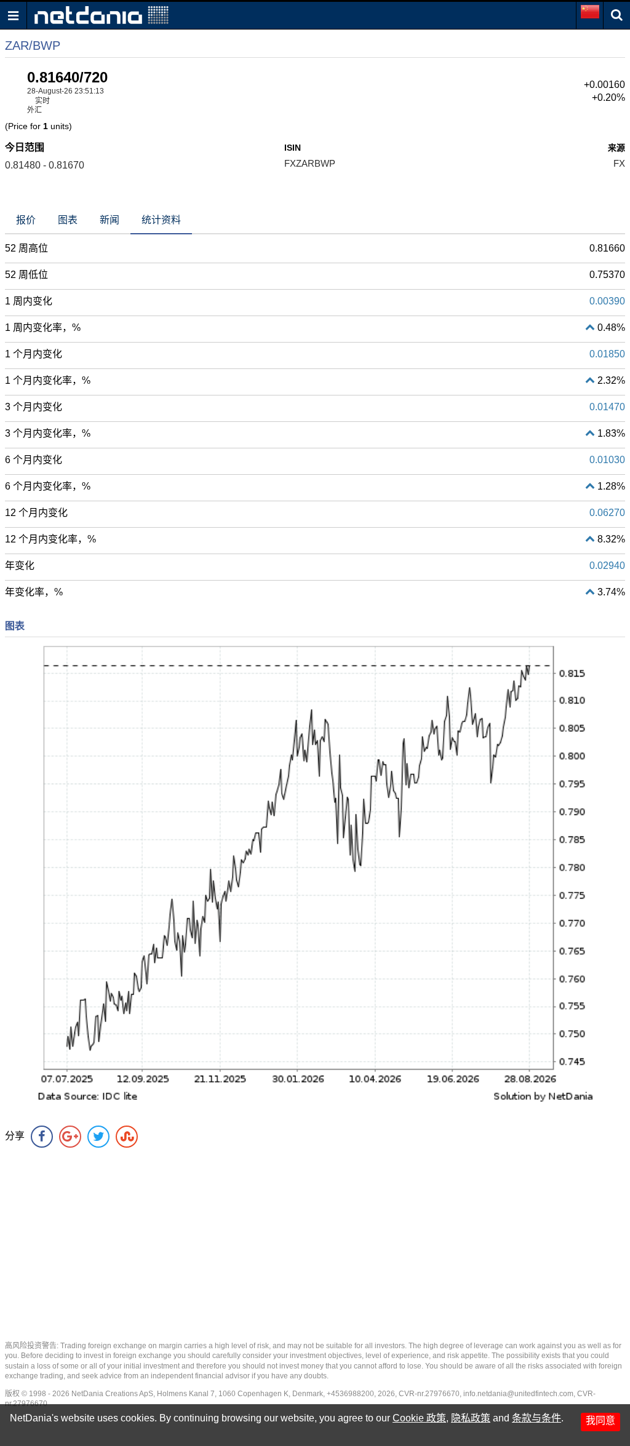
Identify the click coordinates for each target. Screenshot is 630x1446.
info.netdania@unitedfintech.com (518, 1393)
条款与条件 (536, 1418)
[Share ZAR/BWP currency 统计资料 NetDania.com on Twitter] (98, 1136)
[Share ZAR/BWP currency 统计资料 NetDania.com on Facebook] (42, 1136)
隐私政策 (470, 1418)
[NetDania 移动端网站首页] (101, 14)
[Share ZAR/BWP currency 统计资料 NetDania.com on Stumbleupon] (127, 1136)
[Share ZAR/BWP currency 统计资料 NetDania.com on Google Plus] (70, 1136)
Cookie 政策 (419, 1418)
